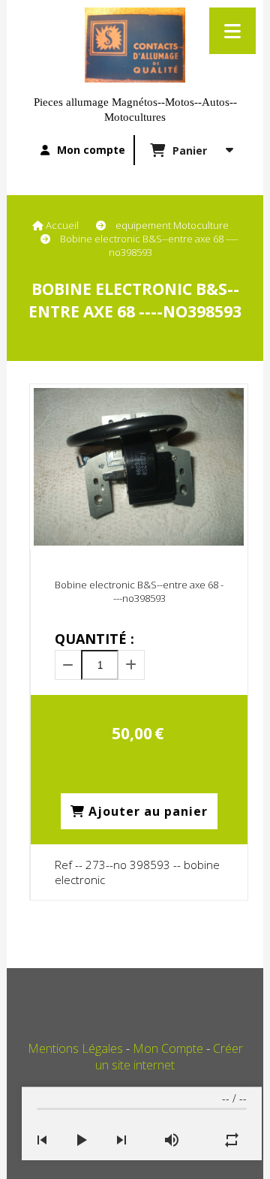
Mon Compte (168, 1048)
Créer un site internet (169, 1056)
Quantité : (94, 639)
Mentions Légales (75, 1048)
